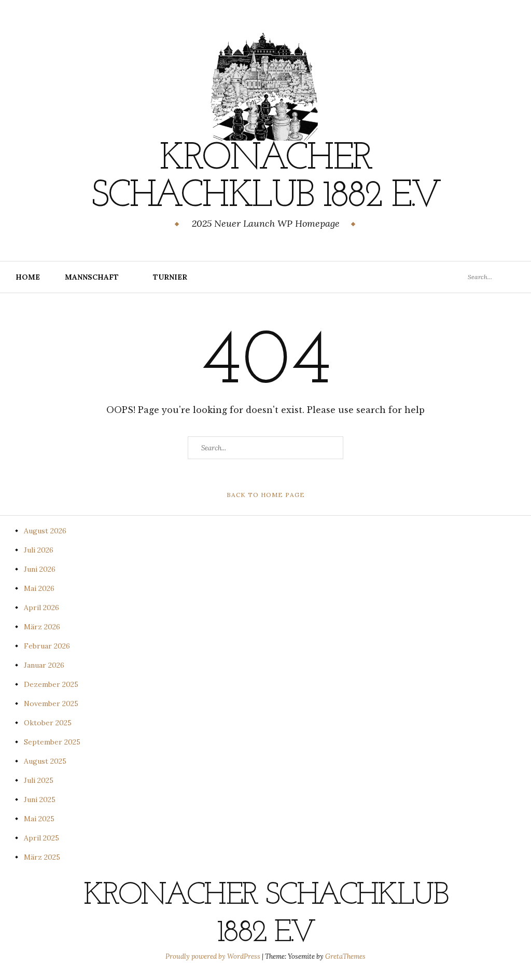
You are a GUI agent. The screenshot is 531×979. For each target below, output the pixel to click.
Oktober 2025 (48, 722)
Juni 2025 (39, 799)
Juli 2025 (38, 780)
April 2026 (41, 607)
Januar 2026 (44, 665)
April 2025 (41, 838)
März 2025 (42, 857)
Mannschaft (92, 277)
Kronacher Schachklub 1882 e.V (265, 178)
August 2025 (45, 761)
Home (28, 277)
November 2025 (51, 703)
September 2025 (52, 742)
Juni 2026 (39, 569)
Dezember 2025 (51, 684)
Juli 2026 (38, 550)
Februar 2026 (47, 646)
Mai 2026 (39, 588)
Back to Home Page (266, 495)
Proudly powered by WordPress (213, 956)
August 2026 (45, 530)
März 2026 (42, 626)
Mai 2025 (39, 818)
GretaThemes (345, 956)
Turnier (170, 277)
